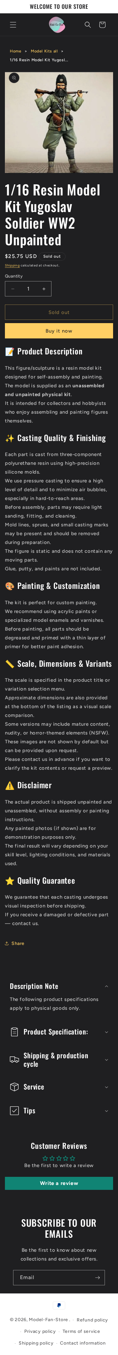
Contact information (83, 1343)
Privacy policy (40, 1331)
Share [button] (18, 943)
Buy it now (59, 331)
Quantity (14, 276)
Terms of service (81, 1331)
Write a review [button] (59, 1183)
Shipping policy (36, 1343)
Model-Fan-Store (48, 1319)
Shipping (12, 265)
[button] (13, 25)
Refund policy (92, 1320)
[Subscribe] (97, 1277)
